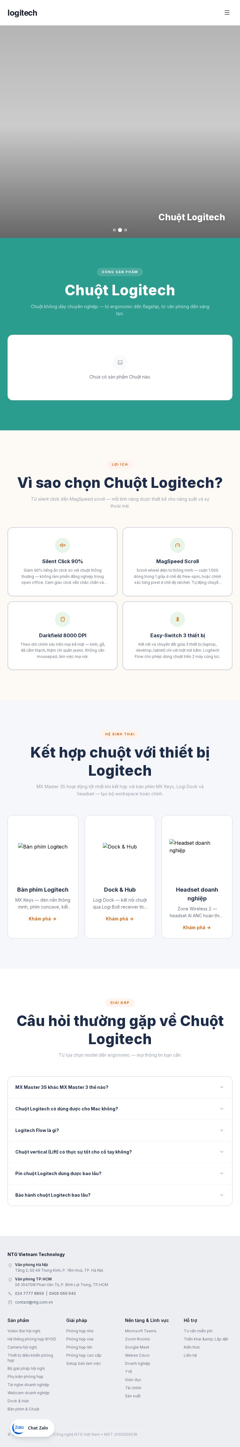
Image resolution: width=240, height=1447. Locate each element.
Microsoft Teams (141, 1331)
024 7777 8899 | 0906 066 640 (45, 1293)
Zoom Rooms (137, 1339)
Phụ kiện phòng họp (25, 1376)
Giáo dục (133, 1379)
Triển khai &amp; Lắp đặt (206, 1339)
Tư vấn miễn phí (198, 1331)
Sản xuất (133, 1396)
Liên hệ (190, 1355)
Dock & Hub (18, 1401)
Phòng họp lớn (79, 1347)
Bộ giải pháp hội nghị (26, 1368)
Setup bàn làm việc (83, 1363)
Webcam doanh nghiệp (29, 1392)
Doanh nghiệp (137, 1363)
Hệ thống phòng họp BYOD (32, 1339)
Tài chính (133, 1387)
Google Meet (137, 1347)
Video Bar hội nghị (24, 1331)
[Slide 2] (120, 230)
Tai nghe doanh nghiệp (28, 1384)
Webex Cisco (137, 1355)
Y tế (128, 1371)
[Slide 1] (114, 230)
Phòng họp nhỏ (79, 1331)
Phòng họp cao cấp (84, 1355)
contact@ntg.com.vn (34, 1302)
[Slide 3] (125, 230)
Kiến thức (192, 1347)
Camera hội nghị (22, 1347)
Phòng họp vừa (79, 1339)
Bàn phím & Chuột (23, 1409)
